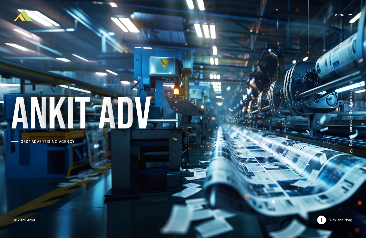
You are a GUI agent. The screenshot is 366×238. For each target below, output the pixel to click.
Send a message (350, 99)
